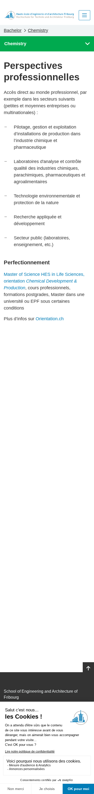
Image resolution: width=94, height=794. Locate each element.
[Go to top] (88, 668)
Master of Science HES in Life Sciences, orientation (44, 281)
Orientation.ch (50, 318)
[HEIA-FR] (39, 15)
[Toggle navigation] (84, 15)
